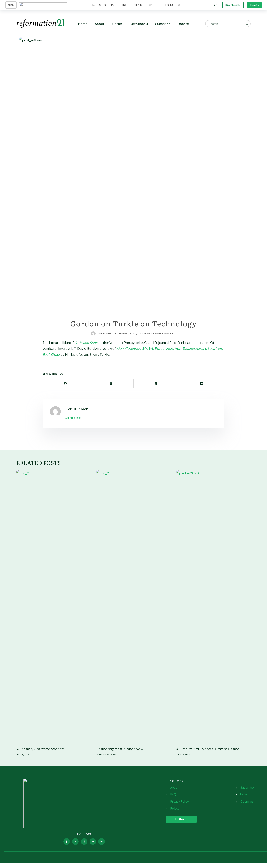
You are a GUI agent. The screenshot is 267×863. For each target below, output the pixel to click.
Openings (246, 801)
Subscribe (162, 24)
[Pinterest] (156, 383)
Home (83, 24)
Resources (172, 5)
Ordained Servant (87, 342)
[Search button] (247, 23)
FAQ (173, 794)
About (153, 5)
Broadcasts (96, 5)
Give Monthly (232, 4)
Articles (117, 24)
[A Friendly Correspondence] (53, 606)
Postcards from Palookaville (157, 333)
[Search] (215, 5)
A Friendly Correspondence (40, 748)
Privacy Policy (179, 801)
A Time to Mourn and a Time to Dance (207, 748)
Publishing (119, 5)
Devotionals (139, 24)
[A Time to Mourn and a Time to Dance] (213, 606)
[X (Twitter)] (111, 383)
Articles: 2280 (73, 418)
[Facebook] (65, 383)
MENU (11, 5)
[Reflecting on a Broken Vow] (133, 606)
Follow (174, 808)
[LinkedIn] (201, 383)
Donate (254, 4)
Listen (244, 794)
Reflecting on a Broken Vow (119, 748)
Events (138, 5)
